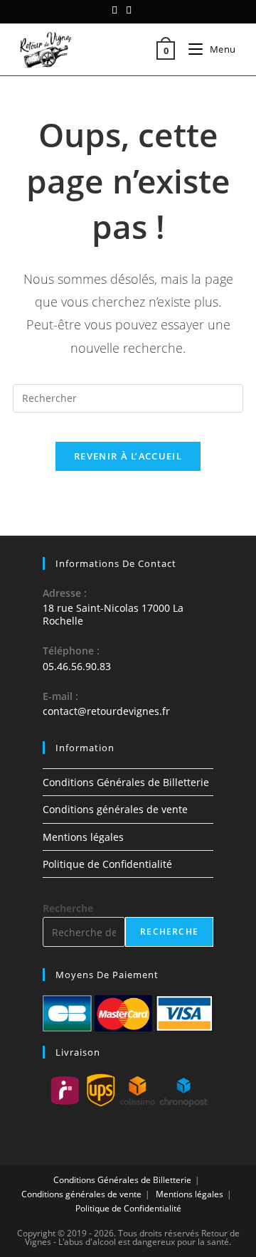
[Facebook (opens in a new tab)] (117, 10)
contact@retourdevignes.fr (106, 711)
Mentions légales (83, 837)
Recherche (68, 908)
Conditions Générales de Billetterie (126, 782)
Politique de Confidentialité (107, 864)
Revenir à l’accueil (128, 456)
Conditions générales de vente (115, 809)
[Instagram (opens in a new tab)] (129, 10)
